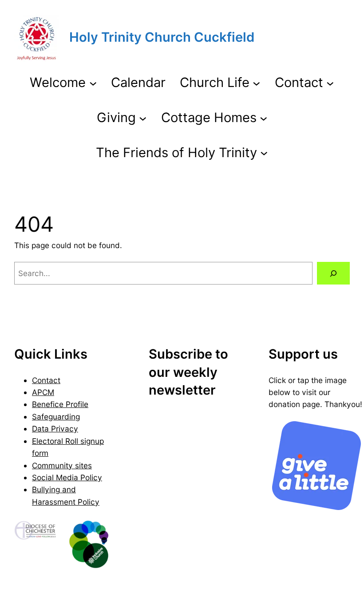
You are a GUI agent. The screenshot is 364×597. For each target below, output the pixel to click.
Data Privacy (55, 428)
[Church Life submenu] (256, 83)
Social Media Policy (67, 477)
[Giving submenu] (142, 118)
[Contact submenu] (330, 83)
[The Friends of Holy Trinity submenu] (264, 152)
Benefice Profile (60, 404)
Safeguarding (56, 416)
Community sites (62, 465)
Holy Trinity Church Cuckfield (161, 37)
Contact (46, 380)
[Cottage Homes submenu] (263, 118)
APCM (43, 392)
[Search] (333, 273)
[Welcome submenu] (93, 83)
